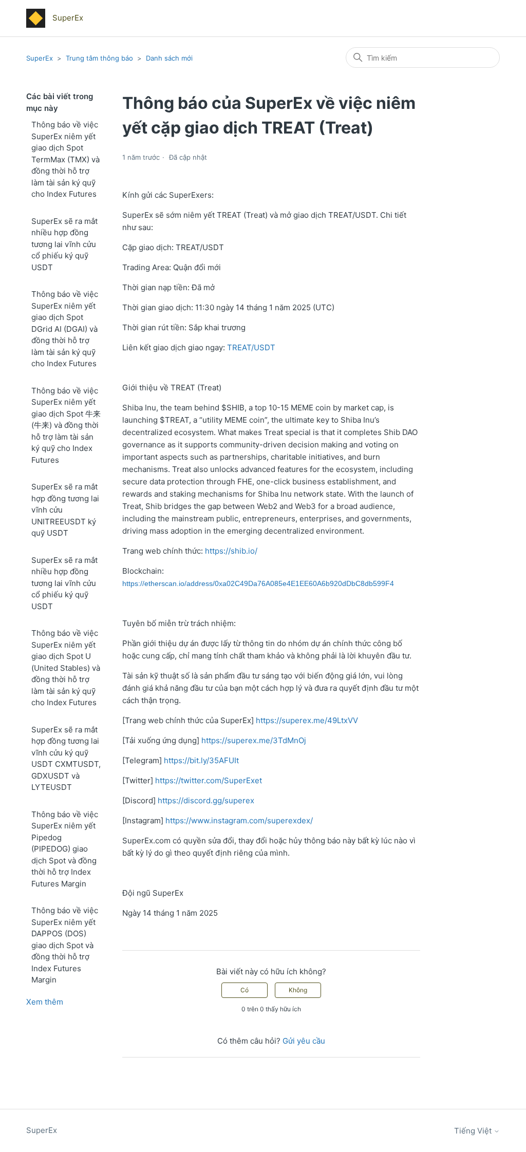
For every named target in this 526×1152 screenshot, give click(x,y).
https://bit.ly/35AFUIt (201, 760)
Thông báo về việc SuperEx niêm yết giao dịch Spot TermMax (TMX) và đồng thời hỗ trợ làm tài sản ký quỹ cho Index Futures (65, 159)
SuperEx (39, 58)
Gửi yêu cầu (304, 1041)
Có (244, 990)
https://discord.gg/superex (206, 800)
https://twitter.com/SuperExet (208, 780)
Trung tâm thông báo (99, 58)
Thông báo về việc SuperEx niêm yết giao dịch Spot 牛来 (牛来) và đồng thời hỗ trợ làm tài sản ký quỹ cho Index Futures (66, 425)
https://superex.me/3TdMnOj (253, 740)
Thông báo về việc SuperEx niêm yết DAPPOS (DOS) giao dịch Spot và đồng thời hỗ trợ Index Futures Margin (64, 945)
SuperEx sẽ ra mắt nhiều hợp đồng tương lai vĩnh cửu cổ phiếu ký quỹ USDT (64, 244)
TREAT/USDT (251, 347)
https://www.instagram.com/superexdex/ (239, 820)
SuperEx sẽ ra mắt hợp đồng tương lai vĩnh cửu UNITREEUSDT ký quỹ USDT (65, 510)
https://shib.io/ (231, 551)
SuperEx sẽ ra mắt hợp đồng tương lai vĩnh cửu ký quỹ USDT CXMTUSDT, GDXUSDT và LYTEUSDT (66, 758)
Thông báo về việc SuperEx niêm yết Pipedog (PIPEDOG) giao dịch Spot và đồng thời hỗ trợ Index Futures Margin (64, 849)
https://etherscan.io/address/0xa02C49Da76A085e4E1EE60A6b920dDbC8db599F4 (258, 583)
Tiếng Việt (474, 1130)
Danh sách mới (169, 58)
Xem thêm (44, 1002)
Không (298, 990)
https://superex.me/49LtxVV (307, 720)
